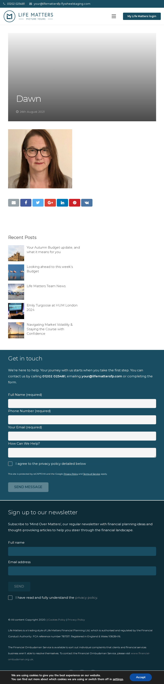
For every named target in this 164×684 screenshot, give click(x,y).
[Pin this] (74, 203)
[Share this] (26, 203)
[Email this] (13, 203)
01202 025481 (53, 376)
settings (118, 679)
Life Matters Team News (46, 286)
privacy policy (98, 464)
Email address (19, 562)
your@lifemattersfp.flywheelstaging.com (62, 3)
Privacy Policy (71, 473)
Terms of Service (91, 473)
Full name (16, 542)
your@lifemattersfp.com (102, 376)
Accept (140, 677)
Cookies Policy (57, 619)
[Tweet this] (38, 203)
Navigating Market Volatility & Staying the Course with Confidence (50, 329)
